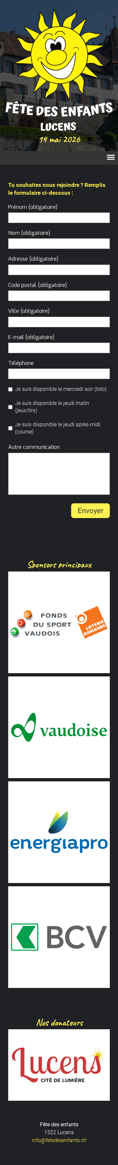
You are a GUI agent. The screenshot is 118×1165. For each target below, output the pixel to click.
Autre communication (34, 447)
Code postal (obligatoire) (37, 285)
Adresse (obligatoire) (33, 258)
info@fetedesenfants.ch (59, 1140)
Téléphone (21, 363)
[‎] (109, 158)
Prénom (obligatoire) (32, 207)
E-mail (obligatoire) (31, 337)
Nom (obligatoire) (29, 233)
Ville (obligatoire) (28, 311)
